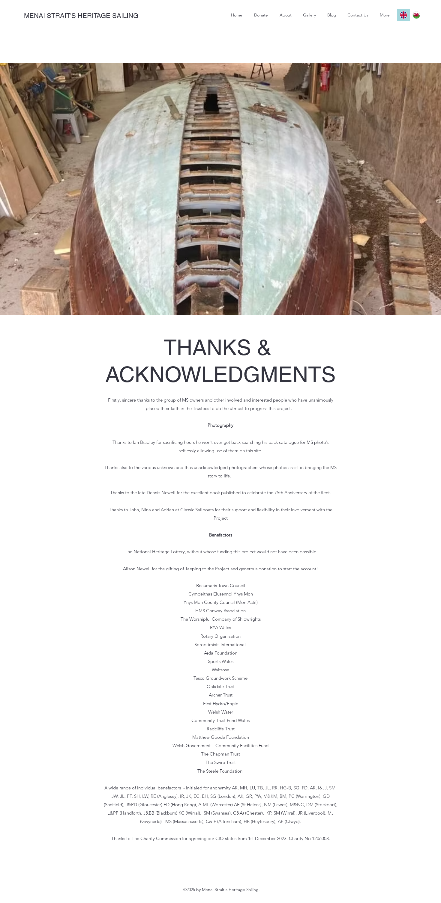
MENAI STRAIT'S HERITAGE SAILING (81, 15)
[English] (403, 15)
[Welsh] (416, 15)
